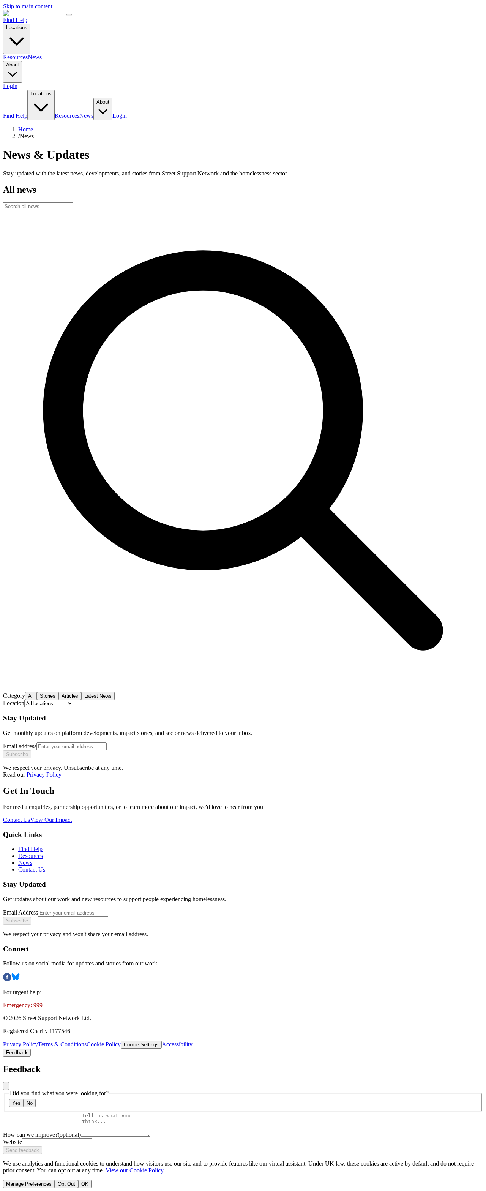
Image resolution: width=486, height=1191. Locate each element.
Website (12, 1142)
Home (25, 129)
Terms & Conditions (62, 1044)
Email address (19, 746)
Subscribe (17, 754)
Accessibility (177, 1044)
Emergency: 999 (23, 1005)
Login (10, 86)
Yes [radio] (16, 1103)
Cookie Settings (141, 1044)
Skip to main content (27, 6)
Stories (47, 696)
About (12, 65)
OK (84, 1184)
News (35, 57)
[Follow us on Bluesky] (15, 979)
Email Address (20, 912)
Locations (16, 27)
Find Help (15, 20)
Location (13, 703)
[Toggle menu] (69, 15)
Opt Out (66, 1184)
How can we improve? (42, 1134)
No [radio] (30, 1103)
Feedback (17, 1052)
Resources (15, 57)
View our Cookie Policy (135, 1170)
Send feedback (22, 1150)
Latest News (98, 696)
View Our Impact (51, 820)
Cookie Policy (104, 1044)
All (31, 696)
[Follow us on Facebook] (7, 979)
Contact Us (16, 820)
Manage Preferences (29, 1184)
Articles (70, 696)
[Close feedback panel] (6, 1086)
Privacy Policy (44, 774)
